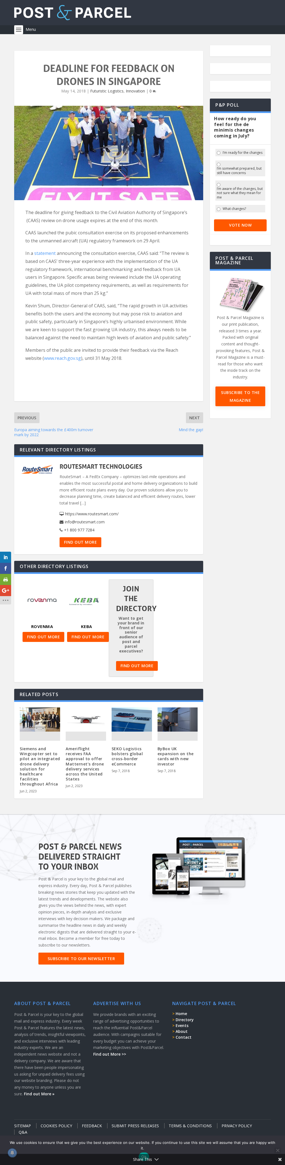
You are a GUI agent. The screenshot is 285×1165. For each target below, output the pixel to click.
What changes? (234, 209)
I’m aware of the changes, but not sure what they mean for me (240, 193)
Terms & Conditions (190, 1125)
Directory (185, 1019)
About (182, 1031)
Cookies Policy (56, 1125)
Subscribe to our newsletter (81, 958)
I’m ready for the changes (242, 152)
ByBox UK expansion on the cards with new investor (176, 756)
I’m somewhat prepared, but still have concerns (239, 170)
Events (182, 1025)
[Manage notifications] (12, 1152)
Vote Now (240, 225)
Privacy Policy (237, 1125)
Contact (183, 1037)
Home (181, 1013)
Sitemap (22, 1125)
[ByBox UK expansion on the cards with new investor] (178, 719)
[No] (277, 1150)
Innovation (135, 91)
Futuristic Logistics (107, 91)
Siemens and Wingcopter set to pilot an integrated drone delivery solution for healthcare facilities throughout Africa (40, 766)
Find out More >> (109, 1054)
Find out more (80, 542)
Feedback (92, 1125)
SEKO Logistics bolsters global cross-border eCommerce (127, 756)
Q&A (23, 1132)
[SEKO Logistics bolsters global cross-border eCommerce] (132, 719)
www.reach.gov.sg (62, 358)
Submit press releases (135, 1125)
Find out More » (39, 1093)
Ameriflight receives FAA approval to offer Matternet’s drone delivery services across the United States (85, 764)
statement (45, 253)
